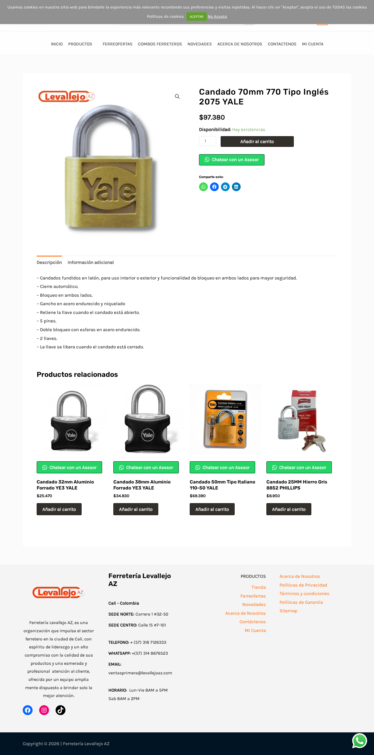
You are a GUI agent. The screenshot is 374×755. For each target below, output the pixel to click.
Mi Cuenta (255, 630)
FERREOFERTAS (118, 43)
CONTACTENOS (282, 43)
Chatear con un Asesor (235, 159)
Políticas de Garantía (301, 602)
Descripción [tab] (49, 262)
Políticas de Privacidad (303, 585)
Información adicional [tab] (91, 262)
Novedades (254, 604)
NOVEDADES (200, 43)
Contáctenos (253, 621)
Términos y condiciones (304, 593)
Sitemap (288, 610)
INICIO (57, 43)
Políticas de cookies (165, 16)
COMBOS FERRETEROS (160, 43)
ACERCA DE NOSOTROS (239, 43)
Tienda (259, 587)
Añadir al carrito (257, 141)
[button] (177, 96)
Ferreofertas (253, 596)
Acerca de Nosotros (245, 613)
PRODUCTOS (80, 43)
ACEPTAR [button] (196, 16)
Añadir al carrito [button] (59, 509)
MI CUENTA (312, 43)
